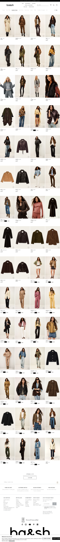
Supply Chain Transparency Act (9, 507)
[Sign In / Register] (53, 5)
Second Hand (6, 506)
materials (26, 502)
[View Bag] (57, 5)
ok (54, 503)
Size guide (5, 503)
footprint (26, 501)
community (27, 506)
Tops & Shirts (18, 502)
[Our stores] (51, 5)
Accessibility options (7, 510)
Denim (17, 507)
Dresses (17, 499)
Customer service (6, 499)
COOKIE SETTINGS (46, 538)
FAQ (4, 501)
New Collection (36, 503)
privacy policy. (12, 540)
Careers (34, 502)
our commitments (28, 499)
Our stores (35, 501)
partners (26, 503)
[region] (30, 538)
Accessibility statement (7, 508)
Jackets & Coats (18, 503)
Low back (18, 506)
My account (6, 502)
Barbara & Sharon (36, 499)
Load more (30, 477)
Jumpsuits (17, 501)
